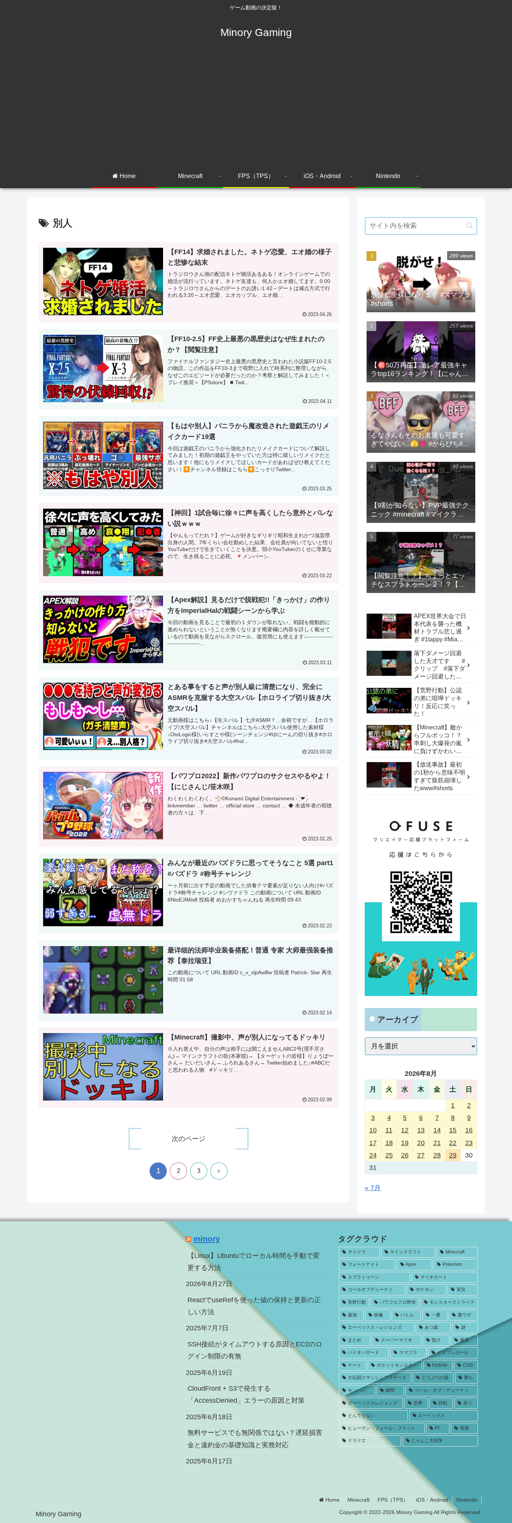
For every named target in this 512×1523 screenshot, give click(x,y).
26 (405, 1155)
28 (437, 1155)
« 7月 (373, 1188)
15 (453, 1130)
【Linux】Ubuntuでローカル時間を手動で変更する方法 (253, 1261)
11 (388, 1130)
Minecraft (358, 1500)
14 (437, 1130)
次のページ (188, 1139)
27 (421, 1155)
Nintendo (467, 1500)
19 (405, 1143)
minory (206, 1238)
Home (332, 1500)
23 (469, 1143)
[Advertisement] (256, 109)
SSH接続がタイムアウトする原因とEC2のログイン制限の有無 (254, 1350)
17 (373, 1143)
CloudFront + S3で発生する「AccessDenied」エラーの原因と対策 (246, 1394)
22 (453, 1143)
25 (389, 1155)
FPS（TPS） (392, 1500)
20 (421, 1143)
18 (389, 1143)
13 (421, 1130)
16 (469, 1130)
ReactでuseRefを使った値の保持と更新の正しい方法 (254, 1306)
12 (405, 1130)
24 (373, 1155)
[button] (469, 225)
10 (373, 1130)
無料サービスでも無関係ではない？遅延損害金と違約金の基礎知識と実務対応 (254, 1438)
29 (453, 1155)
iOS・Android (432, 1500)
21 (437, 1143)
